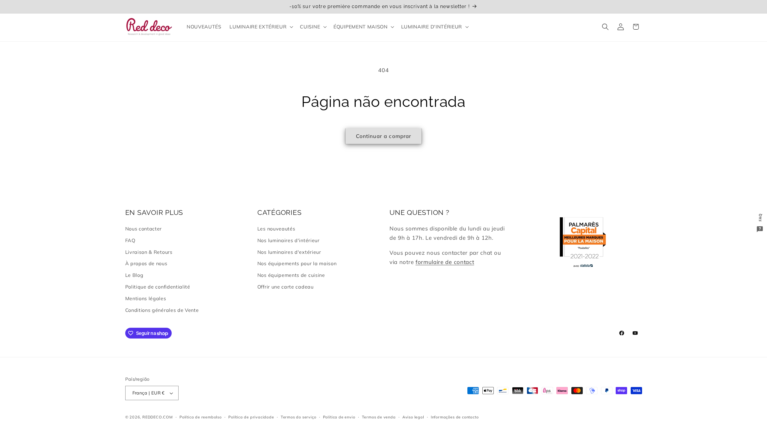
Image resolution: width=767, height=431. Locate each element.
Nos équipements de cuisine (291, 275)
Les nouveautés (276, 229)
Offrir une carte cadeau (285, 287)
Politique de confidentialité (157, 287)
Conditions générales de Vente (162, 310)
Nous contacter (143, 229)
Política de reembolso (200, 417)
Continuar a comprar (383, 136)
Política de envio (339, 417)
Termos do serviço (298, 417)
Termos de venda (379, 417)
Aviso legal (413, 417)
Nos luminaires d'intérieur (288, 240)
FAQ (130, 240)
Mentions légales (145, 298)
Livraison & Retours (149, 252)
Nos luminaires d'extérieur (289, 252)
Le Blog (134, 275)
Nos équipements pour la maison (297, 263)
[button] (261, 26)
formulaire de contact (445, 262)
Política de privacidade (251, 417)
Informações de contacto (455, 417)
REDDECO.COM (157, 417)
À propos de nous (146, 263)
